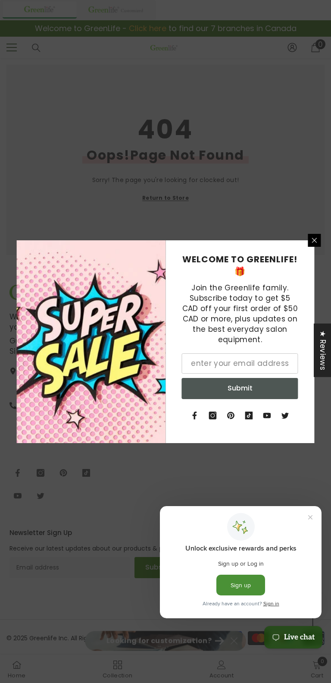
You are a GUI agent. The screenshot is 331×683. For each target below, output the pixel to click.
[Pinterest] (231, 415)
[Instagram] (213, 415)
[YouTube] (267, 415)
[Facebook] (195, 415)
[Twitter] (285, 415)
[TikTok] (249, 415)
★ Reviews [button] (323, 350)
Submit (240, 388)
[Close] (314, 240)
